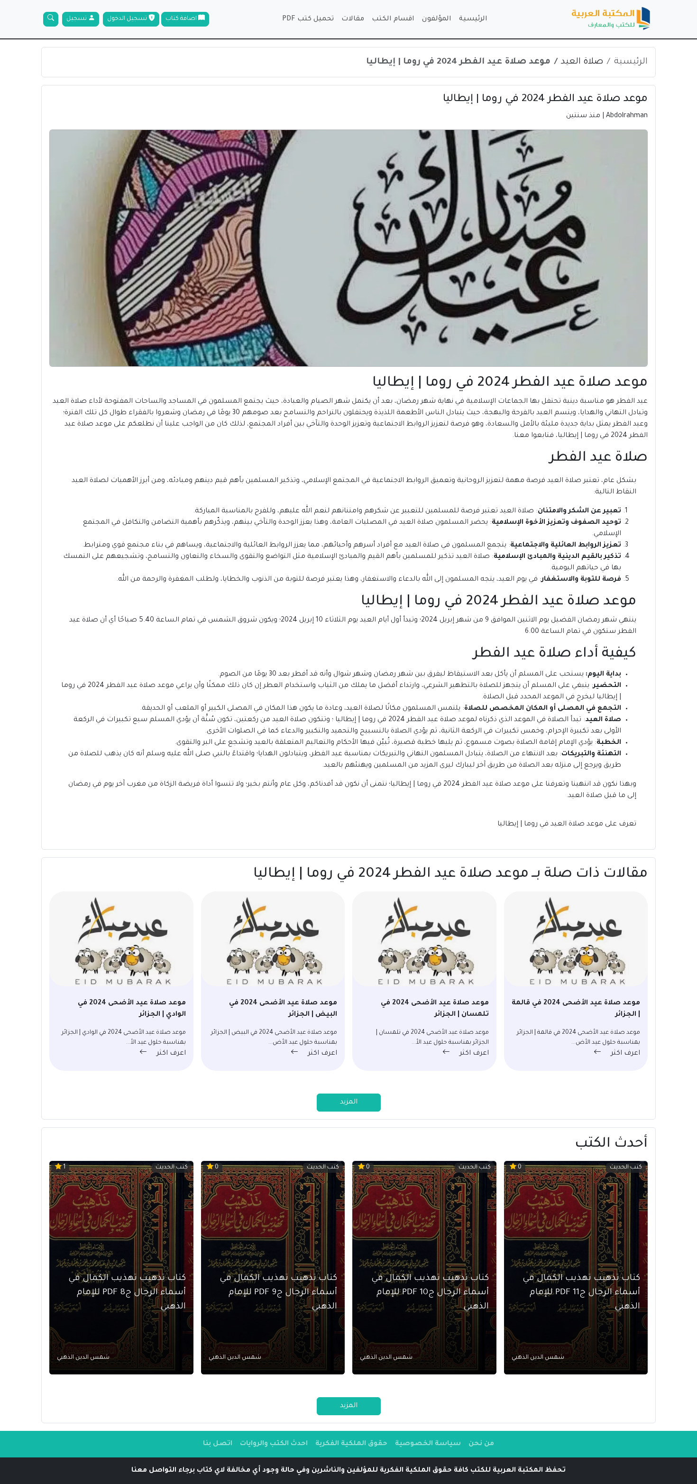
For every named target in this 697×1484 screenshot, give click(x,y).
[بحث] (50, 19)
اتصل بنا (217, 1444)
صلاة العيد (582, 62)
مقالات (352, 19)
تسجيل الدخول (127, 19)
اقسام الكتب (393, 19)
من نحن (481, 1444)
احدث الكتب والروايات (274, 1444)
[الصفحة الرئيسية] (611, 19)
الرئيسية (473, 19)
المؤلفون (436, 19)
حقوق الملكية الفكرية (351, 1444)
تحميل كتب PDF (308, 19)
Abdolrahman (627, 116)
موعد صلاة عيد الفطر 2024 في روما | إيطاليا (458, 62)
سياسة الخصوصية (428, 1444)
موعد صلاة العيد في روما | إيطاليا (551, 824)
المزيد (349, 1102)
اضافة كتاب (181, 19)
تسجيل (77, 19)
